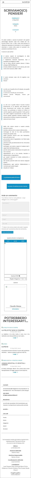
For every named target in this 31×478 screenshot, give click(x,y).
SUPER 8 (5, 347)
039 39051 (6, 393)
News (15, 25)
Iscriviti (25, 2)
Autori (4, 426)
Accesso (5, 429)
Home (4, 417)
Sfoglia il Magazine (15, 279)
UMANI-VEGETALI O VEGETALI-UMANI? (13, 364)
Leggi (14, 337)
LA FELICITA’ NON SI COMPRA (13, 330)
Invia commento (6, 232)
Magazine (5, 423)
